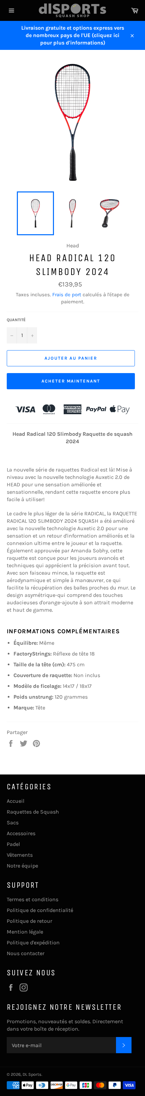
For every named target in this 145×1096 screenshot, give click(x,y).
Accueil (15, 801)
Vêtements (20, 855)
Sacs (13, 822)
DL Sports (32, 1074)
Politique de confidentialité (40, 910)
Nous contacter (26, 953)
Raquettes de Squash (33, 812)
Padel (13, 844)
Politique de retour (29, 921)
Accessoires (21, 833)
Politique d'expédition (33, 942)
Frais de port (66, 295)
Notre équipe (22, 865)
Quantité (16, 319)
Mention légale (25, 931)
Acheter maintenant (70, 381)
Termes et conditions (32, 899)
